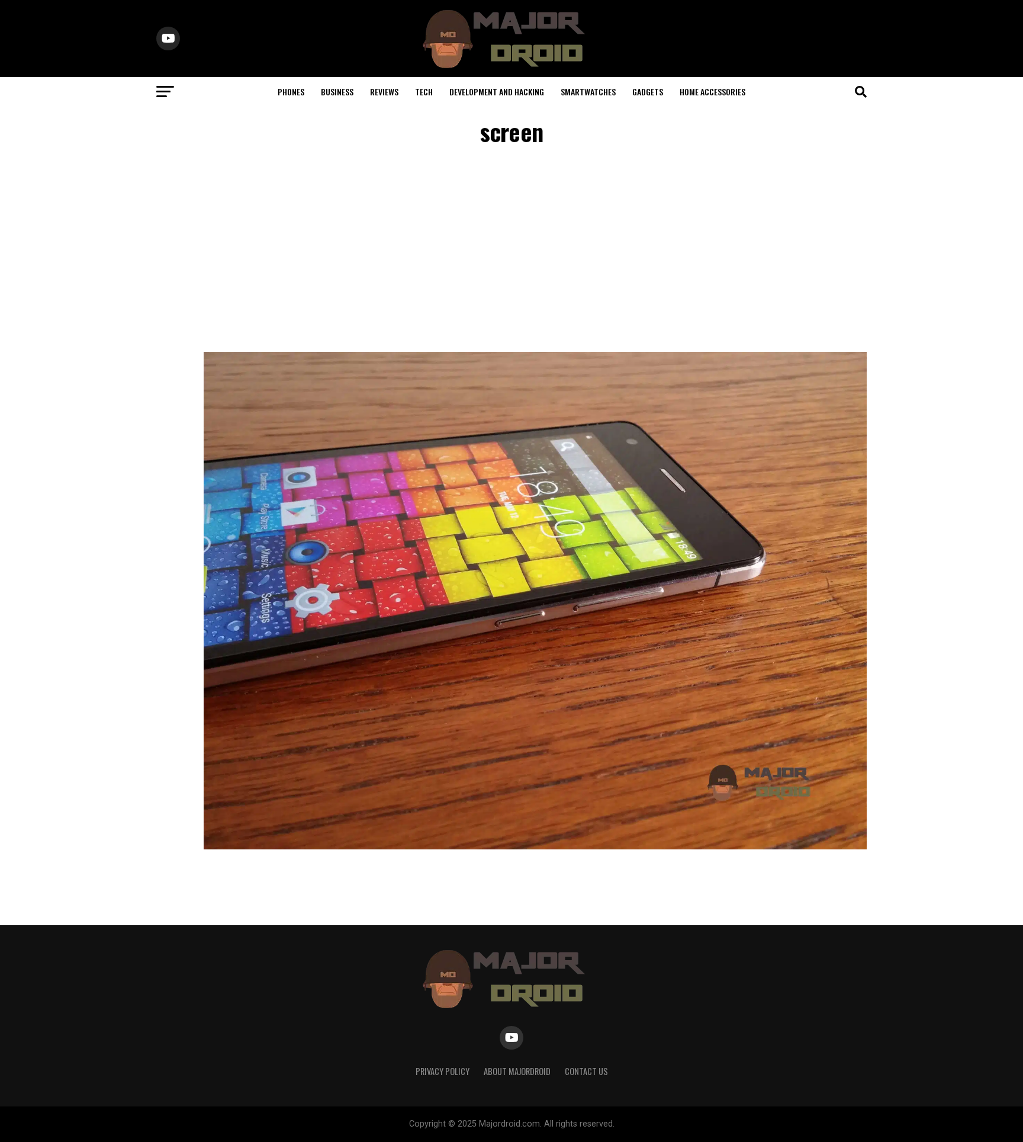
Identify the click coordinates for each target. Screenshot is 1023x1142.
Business (337, 91)
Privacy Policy (442, 1071)
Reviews (384, 91)
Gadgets (647, 91)
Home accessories (712, 91)
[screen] (535, 846)
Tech (424, 91)
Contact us (586, 1071)
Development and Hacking (496, 91)
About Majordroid (517, 1071)
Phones (291, 91)
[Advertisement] (511, 251)
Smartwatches (588, 91)
